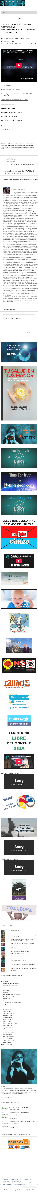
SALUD (5, 1000)
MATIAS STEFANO (6, 147)
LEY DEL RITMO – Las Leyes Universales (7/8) (22, 163)
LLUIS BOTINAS (7, 1025)
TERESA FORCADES (8, 1040)
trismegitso (31, 147)
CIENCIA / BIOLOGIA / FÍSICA (11, 985)
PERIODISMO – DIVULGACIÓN (11, 994)
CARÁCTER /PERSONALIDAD (11, 983)
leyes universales (30, 145)
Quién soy (13, 947)
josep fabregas (11, 145)
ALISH (20, 44)
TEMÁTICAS (4, 981)
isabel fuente (4, 145)
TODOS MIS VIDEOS (6, 1044)
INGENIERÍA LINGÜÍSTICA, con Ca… (19, 1108)
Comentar (28, 332)
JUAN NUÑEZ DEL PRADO (10, 1023)
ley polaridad (22, 145)
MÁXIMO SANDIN (8, 1029)
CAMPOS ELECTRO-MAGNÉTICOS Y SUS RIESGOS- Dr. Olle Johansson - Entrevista (22, 940)
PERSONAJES (4, 1004)
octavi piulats (15, 147)
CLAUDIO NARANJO (8, 1008)
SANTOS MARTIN (8, 1038)
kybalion (17, 145)
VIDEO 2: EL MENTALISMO (8, 104)
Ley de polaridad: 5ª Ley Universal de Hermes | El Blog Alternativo (20, 180)
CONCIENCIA (6, 24)
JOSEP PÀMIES (7, 1042)
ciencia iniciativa (21, 143)
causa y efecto (14, 143)
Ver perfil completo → (6, 1097)
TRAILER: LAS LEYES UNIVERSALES (11, 120)
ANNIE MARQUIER (8, 1006)
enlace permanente (16, 148)
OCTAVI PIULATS (7, 1035)
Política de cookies (20, 1184)
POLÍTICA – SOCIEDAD (9, 996)
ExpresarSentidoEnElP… (15, 1108)
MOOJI (5, 1031)
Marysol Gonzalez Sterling (19, 188)
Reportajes (14, 29)
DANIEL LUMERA (7, 1009)
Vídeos (17, 32)
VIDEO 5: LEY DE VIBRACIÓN (9, 116)
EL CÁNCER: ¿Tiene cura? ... (18, 931)
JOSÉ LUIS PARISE (8, 1019)
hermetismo (32, 143)
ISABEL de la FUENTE (8, 1015)
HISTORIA (16, 24)
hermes (27, 143)
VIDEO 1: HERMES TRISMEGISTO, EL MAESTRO (14, 100)
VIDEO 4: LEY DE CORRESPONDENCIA (12, 112)
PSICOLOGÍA (6, 998)
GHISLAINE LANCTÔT (9, 1013)
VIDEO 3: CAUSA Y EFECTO (8, 108)
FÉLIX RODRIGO (7, 1011)
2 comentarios (34, 44)
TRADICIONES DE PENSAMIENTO (12, 1002)
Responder (35, 305)
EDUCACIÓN (6, 991)
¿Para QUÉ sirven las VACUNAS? (19, 960)
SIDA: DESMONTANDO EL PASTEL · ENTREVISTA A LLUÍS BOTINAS (20, 952)
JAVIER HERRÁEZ (7, 1017)
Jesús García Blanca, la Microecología (19, 956)
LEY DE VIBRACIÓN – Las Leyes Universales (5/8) (15, 159)
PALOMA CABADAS (8, 1036)
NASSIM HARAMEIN (8, 1033)
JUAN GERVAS (7, 1021)
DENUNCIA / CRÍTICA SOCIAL (11, 989)
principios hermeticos (23, 147)
